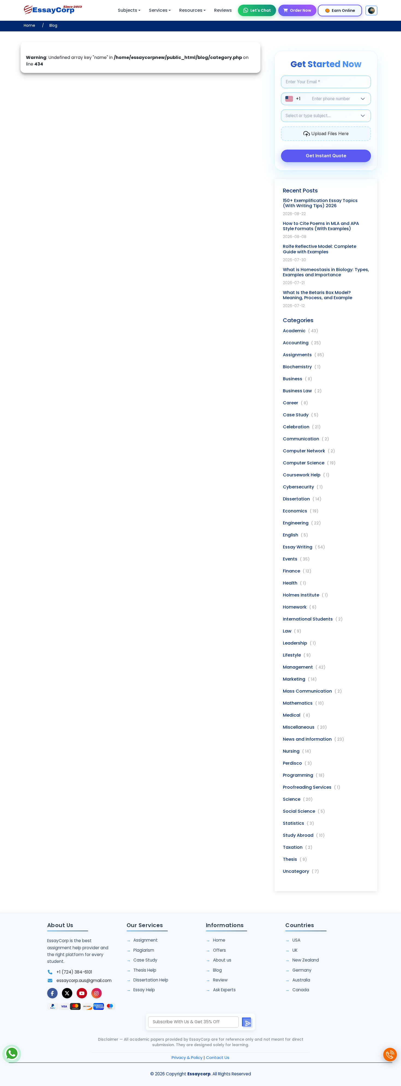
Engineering (302, 523)
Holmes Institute (305, 595)
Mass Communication (312, 691)
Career (295, 403)
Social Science (304, 811)
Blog (53, 25)
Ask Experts (224, 990)
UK (295, 950)
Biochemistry (302, 367)
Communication (306, 439)
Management (304, 667)
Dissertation (302, 499)
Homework (299, 607)
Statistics (298, 823)
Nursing (297, 751)
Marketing (300, 679)
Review (220, 980)
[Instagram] (96, 993)
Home (29, 25)
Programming (303, 775)
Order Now (300, 10)
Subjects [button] (127, 10)
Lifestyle (297, 655)
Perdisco (297, 763)
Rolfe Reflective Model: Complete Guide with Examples (319, 249)
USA (296, 940)
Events (296, 559)
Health (294, 583)
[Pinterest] (82, 993)
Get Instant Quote (326, 155)
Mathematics (303, 703)
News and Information (313, 739)
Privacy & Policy (187, 1057)
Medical (296, 715)
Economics (300, 511)
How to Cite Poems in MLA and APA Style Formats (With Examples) (321, 226)
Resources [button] (190, 10)
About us (222, 960)
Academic (300, 331)
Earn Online (343, 10)
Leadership (299, 643)
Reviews (223, 10)
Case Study (300, 415)
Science (298, 799)
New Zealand (305, 960)
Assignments (303, 355)
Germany (302, 970)
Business (297, 379)
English (295, 535)
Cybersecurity (303, 487)
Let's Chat (260, 10)
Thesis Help (144, 970)
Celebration (302, 427)
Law (292, 631)
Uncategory (301, 871)
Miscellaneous (305, 727)
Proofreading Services (311, 787)
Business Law (302, 391)
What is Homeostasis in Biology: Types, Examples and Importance (326, 272)
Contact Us (217, 1057)
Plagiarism (143, 950)
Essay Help (144, 990)
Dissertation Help (150, 980)
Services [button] (158, 10)
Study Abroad (304, 835)
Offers (219, 950)
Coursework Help (306, 475)
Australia (301, 980)
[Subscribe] (247, 1022)
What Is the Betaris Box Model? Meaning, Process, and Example (317, 295)
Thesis (295, 859)
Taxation (297, 847)
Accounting (302, 343)
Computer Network (309, 451)
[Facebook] (52, 993)
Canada (300, 990)
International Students (313, 619)
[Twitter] (67, 993)
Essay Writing (304, 547)
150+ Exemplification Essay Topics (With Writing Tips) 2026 (320, 203)
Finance (297, 571)
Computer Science (309, 463)
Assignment (145, 940)
